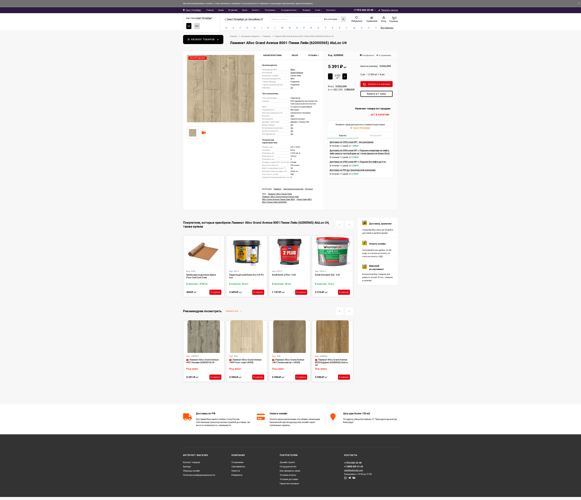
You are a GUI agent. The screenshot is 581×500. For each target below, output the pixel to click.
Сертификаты (238, 466)
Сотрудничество (289, 10)
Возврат (307, 10)
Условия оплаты (288, 475)
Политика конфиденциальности (199, 475)
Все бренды (387, 27)
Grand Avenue (296, 72)
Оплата (255, 10)
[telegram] (349, 478)
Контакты (331, 10)
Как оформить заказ (290, 471)
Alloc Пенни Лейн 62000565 (274, 202)
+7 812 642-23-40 (363, 10)
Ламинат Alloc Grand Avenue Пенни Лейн (280, 197)
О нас (317, 10)
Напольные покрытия (250, 36)
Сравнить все (232, 311)
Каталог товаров (191, 462)
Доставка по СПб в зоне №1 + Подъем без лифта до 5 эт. (358, 162)
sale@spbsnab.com (353, 470)
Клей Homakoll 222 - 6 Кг (327, 275)
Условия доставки (289, 479)
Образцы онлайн (191, 471)
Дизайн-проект (287, 462)
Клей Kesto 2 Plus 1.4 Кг (284, 275)
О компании (237, 462)
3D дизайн (233, 10)
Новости (235, 471)
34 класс (309, 189)
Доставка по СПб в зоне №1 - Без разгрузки (351, 142)
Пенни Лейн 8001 (304, 199)
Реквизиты (236, 475)
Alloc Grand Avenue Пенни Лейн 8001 (278, 199)
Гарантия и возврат (289, 483)
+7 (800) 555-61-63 (353, 466)
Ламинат (267, 36)
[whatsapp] (345, 478)
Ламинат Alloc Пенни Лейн (280, 194)
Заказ (244, 10)
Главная (210, 10)
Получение (270, 10)
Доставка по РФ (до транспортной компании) (353, 170)
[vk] (354, 478)
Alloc (292, 69)
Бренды (187, 466)
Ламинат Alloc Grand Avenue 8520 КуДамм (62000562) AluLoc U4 (331, 362)
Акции (221, 10)
